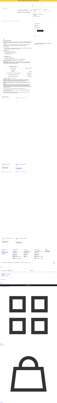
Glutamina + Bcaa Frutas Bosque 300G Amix (21, 238)
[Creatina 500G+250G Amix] (8, 131)
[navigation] (28, 284)
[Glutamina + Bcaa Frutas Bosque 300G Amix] (21, 205)
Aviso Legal (3, 253)
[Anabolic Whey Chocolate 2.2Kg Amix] (8, 205)
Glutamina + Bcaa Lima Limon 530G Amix (21, 164)
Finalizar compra (28, 285)
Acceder (35, 14)
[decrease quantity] (34, 30)
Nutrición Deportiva (40, 43)
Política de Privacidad (5, 252)
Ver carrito (7, 286)
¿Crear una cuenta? (2, 279)
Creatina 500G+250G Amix (6, 164)
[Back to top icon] (54, 263)
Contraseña (45, 9)
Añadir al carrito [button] (5, 167)
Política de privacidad (24, 262)
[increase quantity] (34, 33)
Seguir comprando (3, 286)
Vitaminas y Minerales (47, 43)
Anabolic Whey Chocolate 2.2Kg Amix (7, 238)
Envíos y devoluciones (5, 251)
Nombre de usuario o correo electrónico (37, 10)
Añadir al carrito (40, 30)
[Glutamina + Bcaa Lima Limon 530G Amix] (21, 131)
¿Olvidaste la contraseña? (36, 16)
